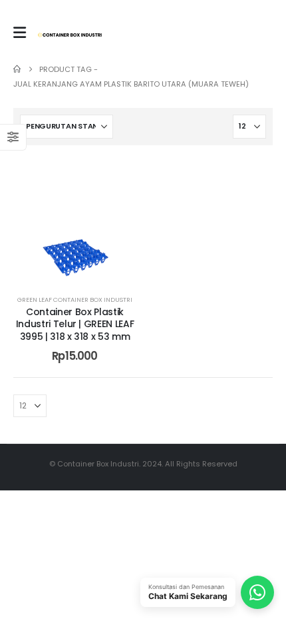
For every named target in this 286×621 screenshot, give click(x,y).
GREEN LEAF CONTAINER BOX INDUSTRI (74, 299)
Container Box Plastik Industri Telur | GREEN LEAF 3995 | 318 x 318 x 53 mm (75, 324)
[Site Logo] (69, 35)
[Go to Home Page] (17, 69)
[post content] (74, 220)
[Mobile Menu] (19, 32)
